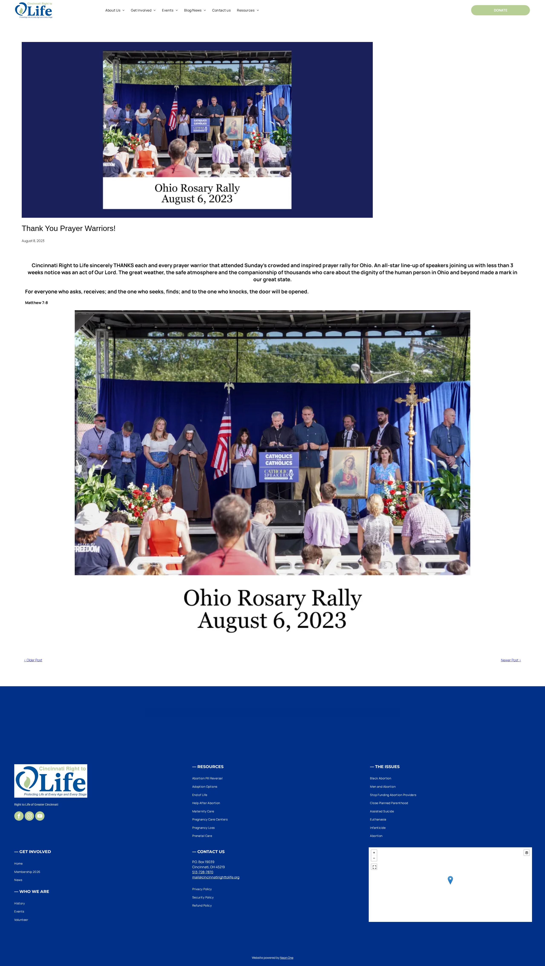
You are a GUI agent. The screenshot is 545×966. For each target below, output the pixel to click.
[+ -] (450, 884)
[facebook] (19, 816)
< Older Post (33, 660)
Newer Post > (511, 660)
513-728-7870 (202, 872)
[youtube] (39, 816)
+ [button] (374, 852)
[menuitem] (115, 10)
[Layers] (526, 852)
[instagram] (29, 816)
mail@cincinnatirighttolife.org (215, 877)
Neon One (286, 958)
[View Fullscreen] (374, 866)
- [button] (374, 858)
